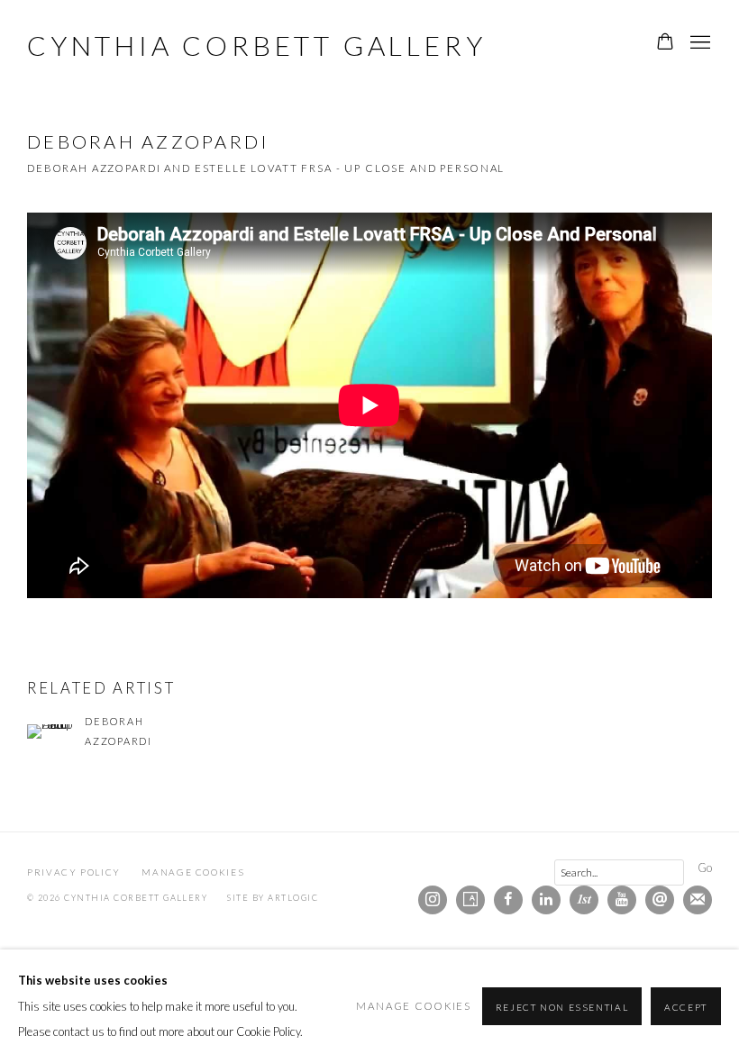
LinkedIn (546, 900)
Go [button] (705, 867)
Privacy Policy (74, 872)
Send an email (659, 900)
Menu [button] (698, 43)
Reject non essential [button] (562, 1007)
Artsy (470, 900)
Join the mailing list (697, 900)
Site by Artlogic (272, 898)
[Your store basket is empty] (665, 43)
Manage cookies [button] (192, 872)
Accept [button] (685, 1007)
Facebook (508, 900)
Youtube (621, 900)
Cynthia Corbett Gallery (256, 45)
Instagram (432, 900)
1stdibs (584, 900)
